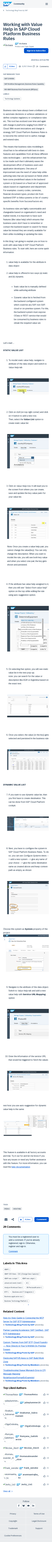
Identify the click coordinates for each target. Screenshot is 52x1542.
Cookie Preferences (13, 1536)
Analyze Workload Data (13, 1287)
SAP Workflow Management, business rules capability (24, 84)
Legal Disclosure (39, 1521)
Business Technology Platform (15, 1301)
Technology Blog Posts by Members (22, 1365)
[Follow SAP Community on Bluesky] (24, 1506)
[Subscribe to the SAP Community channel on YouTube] (28, 1506)
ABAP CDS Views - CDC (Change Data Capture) (21, 1274)
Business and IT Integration (22, 1292)
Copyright (13, 1521)
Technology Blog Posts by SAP (17, 10)
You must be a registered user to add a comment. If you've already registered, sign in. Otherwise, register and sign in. (24, 1241)
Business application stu (13, 1296)
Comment (13, 1251)
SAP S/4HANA (9, 79)
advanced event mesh (12, 1283)
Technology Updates (12, 99)
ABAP (6, 1269)
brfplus (6, 1209)
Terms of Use (39, 1514)
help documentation (20, 1167)
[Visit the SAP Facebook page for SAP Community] (19, 1506)
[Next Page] (28, 1305)
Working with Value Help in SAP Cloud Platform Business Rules (22, 31)
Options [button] (25, 55)
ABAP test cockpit (10, 1278)
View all (6, 1491)
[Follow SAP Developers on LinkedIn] (33, 1506)
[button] (5, 66)
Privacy (13, 1514)
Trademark (13, 1528)
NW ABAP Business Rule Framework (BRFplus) (20, 89)
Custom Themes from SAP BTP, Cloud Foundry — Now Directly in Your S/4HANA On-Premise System (25, 1346)
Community (19, 4)
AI (26, 1283)
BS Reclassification (34, 1287)
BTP (5, 1292)
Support (39, 1528)
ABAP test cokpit (28, 1278)
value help (17, 1209)
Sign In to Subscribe (36, 51)
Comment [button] (42, 1219)
